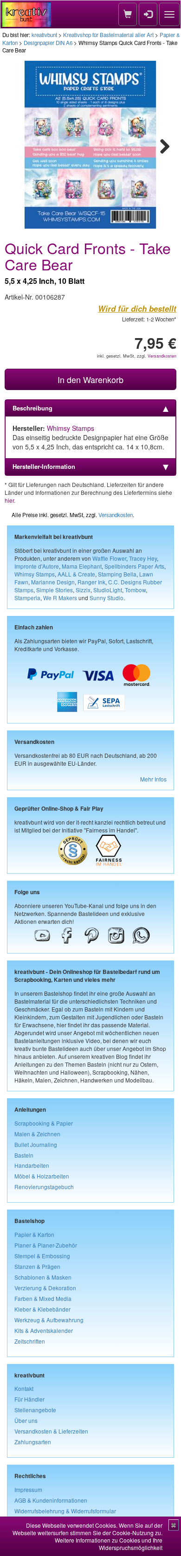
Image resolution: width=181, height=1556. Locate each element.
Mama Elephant (82, 566)
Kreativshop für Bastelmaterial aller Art (108, 34)
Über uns (26, 1420)
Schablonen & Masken (42, 1277)
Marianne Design (53, 582)
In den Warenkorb (90, 379)
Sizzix (83, 590)
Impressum (28, 1489)
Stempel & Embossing (42, 1256)
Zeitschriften (29, 1341)
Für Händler (29, 1399)
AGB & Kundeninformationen (50, 1500)
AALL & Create (76, 574)
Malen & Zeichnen (37, 1134)
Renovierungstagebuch (44, 1187)
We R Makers (60, 598)
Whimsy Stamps (70, 428)
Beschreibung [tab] (32, 407)
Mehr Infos (153, 779)
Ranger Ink (91, 582)
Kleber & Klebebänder (42, 1309)
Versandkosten (162, 356)
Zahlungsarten (32, 1442)
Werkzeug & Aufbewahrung (49, 1320)
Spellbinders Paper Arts (134, 566)
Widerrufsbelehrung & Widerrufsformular (65, 1511)
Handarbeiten (31, 1165)
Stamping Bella (117, 574)
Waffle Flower (109, 558)
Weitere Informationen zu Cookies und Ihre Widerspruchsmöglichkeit (108, 1543)
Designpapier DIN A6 (48, 42)
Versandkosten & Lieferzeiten (51, 1431)
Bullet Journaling (35, 1144)
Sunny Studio (106, 598)
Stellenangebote (35, 1410)
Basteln (23, 1155)
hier (9, 500)
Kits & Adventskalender (43, 1330)
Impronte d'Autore (36, 566)
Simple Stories (54, 590)
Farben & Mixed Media (42, 1298)
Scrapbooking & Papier (43, 1123)
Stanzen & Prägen (37, 1266)
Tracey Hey (143, 558)
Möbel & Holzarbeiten (41, 1176)
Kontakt (23, 1388)
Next (160, 144)
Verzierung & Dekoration (45, 1288)
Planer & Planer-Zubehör (45, 1245)
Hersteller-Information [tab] (44, 466)
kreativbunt (44, 34)
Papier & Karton (34, 1234)
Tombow (135, 590)
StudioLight (107, 590)
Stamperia (27, 598)
